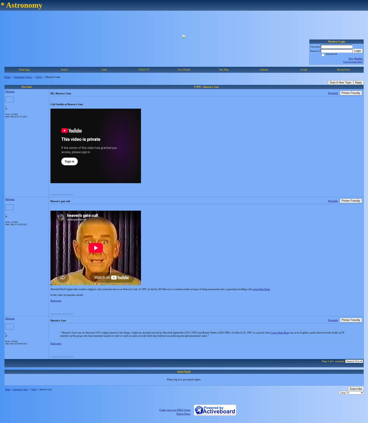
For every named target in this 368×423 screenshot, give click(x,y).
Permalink (333, 93)
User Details (184, 69)
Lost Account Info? (353, 61)
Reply (358, 82)
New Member (356, 58)
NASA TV (144, 69)
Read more (55, 300)
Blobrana (9, 91)
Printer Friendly (351, 93)
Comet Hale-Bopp (280, 332)
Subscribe (356, 388)
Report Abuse (183, 413)
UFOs (39, 77)
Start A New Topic (341, 82)
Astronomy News (23, 77)
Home (7, 77)
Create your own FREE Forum (174, 410)
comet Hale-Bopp (261, 289)
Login (357, 50)
